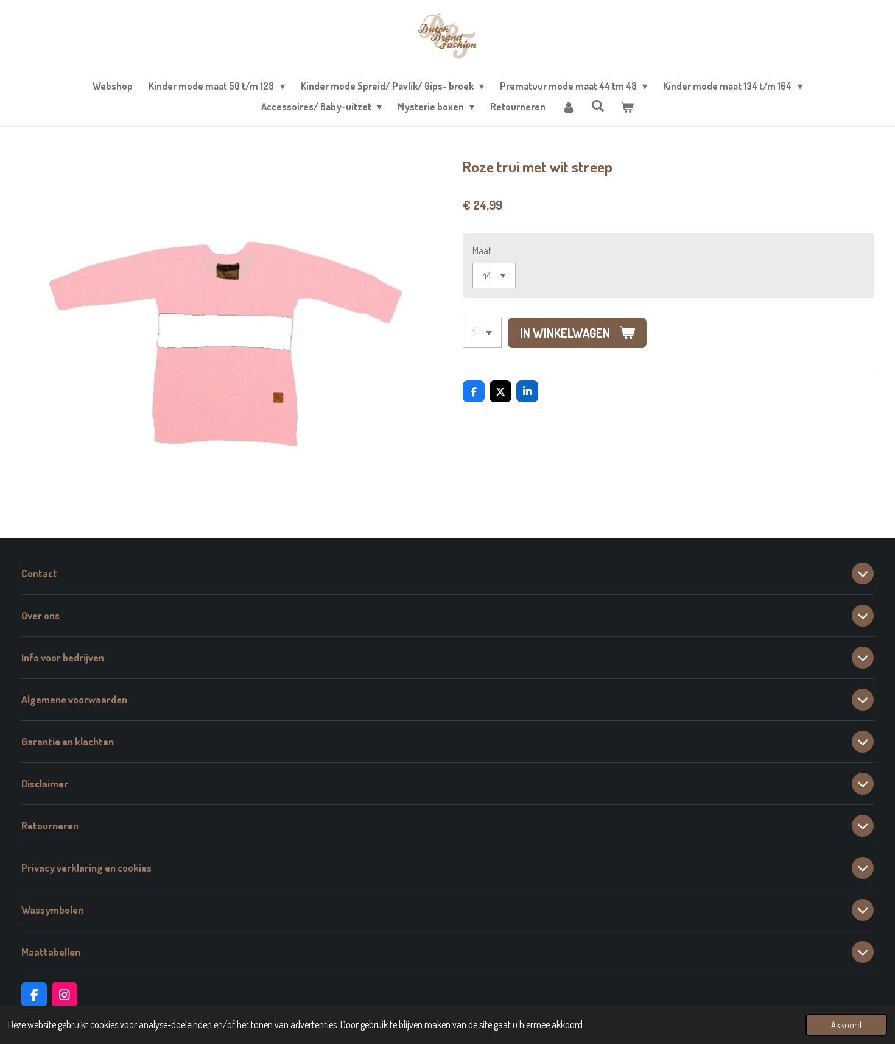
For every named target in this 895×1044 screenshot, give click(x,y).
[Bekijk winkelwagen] (627, 106)
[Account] (568, 106)
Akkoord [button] (846, 1024)
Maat (481, 250)
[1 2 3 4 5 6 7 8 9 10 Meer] (482, 333)
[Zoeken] (597, 105)
